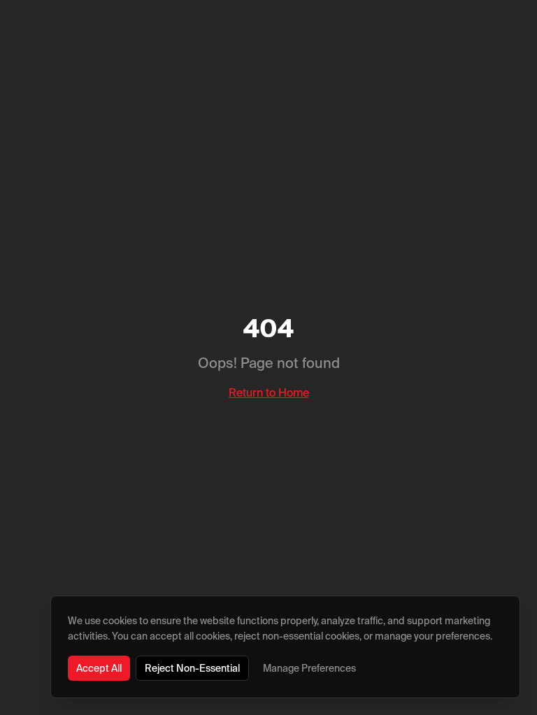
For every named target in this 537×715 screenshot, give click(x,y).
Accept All (99, 668)
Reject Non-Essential (192, 668)
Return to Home (269, 392)
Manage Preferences (309, 668)
